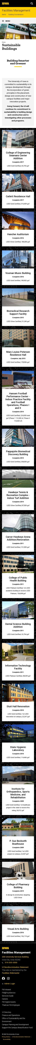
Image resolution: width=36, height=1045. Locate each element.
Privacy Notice (6, 1037)
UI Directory (6, 1012)
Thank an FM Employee (11, 1005)
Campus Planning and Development (15, 1025)
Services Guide (7, 996)
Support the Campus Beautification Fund (17, 1028)
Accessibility (6, 1039)
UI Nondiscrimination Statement (15, 967)
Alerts (4, 14)
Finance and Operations (11, 1015)
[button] (32, 3)
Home (4, 42)
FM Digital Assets (9, 1002)
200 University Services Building (15, 957)
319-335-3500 (10, 962)
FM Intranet (6, 990)
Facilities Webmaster (11, 973)
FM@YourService (8, 993)
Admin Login (9, 983)
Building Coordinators (15, 14)
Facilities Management (16, 10)
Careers (5, 999)
